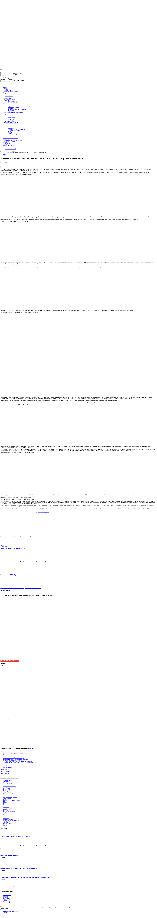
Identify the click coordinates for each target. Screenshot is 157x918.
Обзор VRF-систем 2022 (13, 102)
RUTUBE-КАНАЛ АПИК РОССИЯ (10, 138)
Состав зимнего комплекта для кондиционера (12, 760)
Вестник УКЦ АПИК (7, 783)
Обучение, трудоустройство (9, 808)
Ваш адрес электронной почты (18, 80)
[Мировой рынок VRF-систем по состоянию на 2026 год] (3, 834)
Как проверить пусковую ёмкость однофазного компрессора (15, 759)
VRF (9, 127)
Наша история (8, 98)
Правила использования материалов (10, 911)
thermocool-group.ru (4, 534)
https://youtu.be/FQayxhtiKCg (43, 512)
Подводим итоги (6, 809)
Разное (4, 812)
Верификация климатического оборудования (14, 112)
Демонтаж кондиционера (8, 754)
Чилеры (9, 124)
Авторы (6, 778)
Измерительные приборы (13, 134)
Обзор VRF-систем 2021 (13, 101)
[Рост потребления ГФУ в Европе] (7, 572)
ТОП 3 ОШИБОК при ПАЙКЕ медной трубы (12, 755)
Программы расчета (9, 114)
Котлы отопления (11, 132)
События (7, 94)
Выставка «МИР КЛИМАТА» (9, 786)
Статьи (4, 92)
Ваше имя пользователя (17, 73)
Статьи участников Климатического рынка (12, 820)
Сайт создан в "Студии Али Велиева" (15, 916)
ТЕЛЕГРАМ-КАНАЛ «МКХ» (9, 145)
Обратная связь (6, 914)
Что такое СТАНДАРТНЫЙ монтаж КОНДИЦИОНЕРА (15, 753)
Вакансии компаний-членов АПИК (10, 146)
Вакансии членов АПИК (10, 149)
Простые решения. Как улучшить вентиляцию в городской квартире (18, 868)
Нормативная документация (11, 115)
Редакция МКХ (3, 162)
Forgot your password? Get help (6, 77)
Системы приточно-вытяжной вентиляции (17, 129)
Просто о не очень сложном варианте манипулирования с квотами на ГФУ (20, 588)
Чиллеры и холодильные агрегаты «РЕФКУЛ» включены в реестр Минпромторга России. (24, 561)
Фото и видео (11, 110)
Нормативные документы (13, 107)
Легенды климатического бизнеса (10, 794)
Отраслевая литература (10, 121)
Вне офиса (5, 784)
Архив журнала (6, 139)
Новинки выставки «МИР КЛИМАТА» (11, 800)
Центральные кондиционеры (14, 130)
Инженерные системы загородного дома (11, 787)
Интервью (7, 93)
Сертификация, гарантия (8, 814)
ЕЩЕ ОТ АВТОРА (21, 548)
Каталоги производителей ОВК (12, 122)
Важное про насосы (4, 769)
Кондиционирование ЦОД (8, 793)
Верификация (6, 103)
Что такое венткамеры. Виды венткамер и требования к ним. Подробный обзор (21, 886)
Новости (5, 87)
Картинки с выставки (7, 791)
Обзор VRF (7, 100)
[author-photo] (3, 544)
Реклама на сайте (6, 143)
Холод (6, 89)
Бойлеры (10, 131)
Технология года (6, 822)
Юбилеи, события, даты (8, 824)
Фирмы (16, 778)
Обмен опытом (6, 807)
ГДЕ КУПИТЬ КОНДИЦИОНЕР (9, 661)
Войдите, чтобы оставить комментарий (8, 592)
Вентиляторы (10, 120)
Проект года (5, 810)
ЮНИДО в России (7, 825)
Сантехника (10, 136)
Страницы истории (7, 821)
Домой (1, 152)
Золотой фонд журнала (10, 141)
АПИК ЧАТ (5, 144)
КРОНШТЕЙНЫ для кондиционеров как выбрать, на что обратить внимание (19, 762)
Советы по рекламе (7, 817)
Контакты (5, 912)
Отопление (10, 135)
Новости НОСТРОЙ (7, 802)
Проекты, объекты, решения (9, 811)
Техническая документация (11, 123)
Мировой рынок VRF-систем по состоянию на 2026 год (15, 836)
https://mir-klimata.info (4, 546)
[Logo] (0, 85)
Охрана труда (10, 118)
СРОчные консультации (8, 819)
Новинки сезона (6, 801)
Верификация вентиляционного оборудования (15, 104)
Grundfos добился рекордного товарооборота (17, 537)
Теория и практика (9, 96)
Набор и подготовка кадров (11, 148)
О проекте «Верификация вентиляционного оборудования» (20, 106)
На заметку (5, 799)
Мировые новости (7, 798)
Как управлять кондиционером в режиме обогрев (13, 758)
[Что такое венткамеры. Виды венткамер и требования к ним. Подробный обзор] (3, 884)
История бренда (6, 789)
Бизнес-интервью (6, 781)
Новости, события (7, 804)
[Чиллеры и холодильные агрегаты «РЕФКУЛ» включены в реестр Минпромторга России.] (7, 559)
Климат (7, 88)
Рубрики (2, 778)
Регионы (5, 813)
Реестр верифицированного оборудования (17, 109)
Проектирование (11, 117)
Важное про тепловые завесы (6, 771)
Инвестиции (8, 90)
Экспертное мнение (7, 823)
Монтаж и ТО (11, 119)
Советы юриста (6, 818)
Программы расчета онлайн (6, 767)
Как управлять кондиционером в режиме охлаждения (14, 757)
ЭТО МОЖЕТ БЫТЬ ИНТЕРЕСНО (8, 548)
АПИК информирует (7, 780)
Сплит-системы (11, 125)
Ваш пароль (14, 74)
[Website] (1, 69)
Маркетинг (5, 142)
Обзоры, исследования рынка (9, 805)
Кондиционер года (7, 792)
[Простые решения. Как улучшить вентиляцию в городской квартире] (3, 865)
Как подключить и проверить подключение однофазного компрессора (17, 761)
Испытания (10, 108)
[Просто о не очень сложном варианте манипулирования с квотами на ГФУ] (7, 585)
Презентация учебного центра (11, 91)
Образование (8, 97)
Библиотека (5, 113)
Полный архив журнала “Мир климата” (13, 140)
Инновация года (6, 788)
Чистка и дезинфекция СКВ (6, 773)
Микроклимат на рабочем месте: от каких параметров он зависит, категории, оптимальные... (25, 877)
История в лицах (6, 790)
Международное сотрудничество (10, 797)
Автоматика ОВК (11, 133)
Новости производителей (8, 803)
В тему (9, 111)
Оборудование (11, 778)
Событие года (6, 815)
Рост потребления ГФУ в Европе (9, 575)
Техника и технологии (10, 99)
